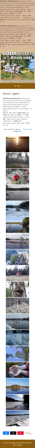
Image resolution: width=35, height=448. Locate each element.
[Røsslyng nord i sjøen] (17, 257)
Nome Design (17, 445)
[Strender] (17, 225)
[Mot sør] (17, 144)
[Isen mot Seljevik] (17, 338)
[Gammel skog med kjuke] (17, 289)
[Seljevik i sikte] (17, 193)
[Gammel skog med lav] (17, 305)
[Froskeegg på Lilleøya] (17, 370)
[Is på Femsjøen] (17, 402)
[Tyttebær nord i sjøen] (17, 176)
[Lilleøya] (17, 209)
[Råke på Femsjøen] (17, 418)
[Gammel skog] (17, 160)
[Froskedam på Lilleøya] (17, 354)
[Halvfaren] (17, 386)
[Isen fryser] (17, 322)
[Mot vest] (17, 241)
